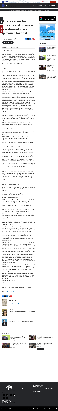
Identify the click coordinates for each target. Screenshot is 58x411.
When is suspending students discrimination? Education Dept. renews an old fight (51, 68)
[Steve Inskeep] (4, 302)
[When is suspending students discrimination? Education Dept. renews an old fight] (42, 67)
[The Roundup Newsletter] (47, 32)
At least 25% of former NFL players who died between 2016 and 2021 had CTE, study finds (51, 58)
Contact (22, 388)
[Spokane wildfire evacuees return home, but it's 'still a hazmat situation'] (42, 76)
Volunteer (45, 1)
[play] (3, 5)
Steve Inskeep (8, 38)
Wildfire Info (1, 29)
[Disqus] (29, 367)
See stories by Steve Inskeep (15, 303)
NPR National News (10, 291)
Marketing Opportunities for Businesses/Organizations (38, 386)
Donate (53, 1)
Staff (34, 388)
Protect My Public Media (49, 388)
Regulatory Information (37, 391)
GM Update (1, 20)
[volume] (6, 5)
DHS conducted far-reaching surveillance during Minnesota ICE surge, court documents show (18, 345)
